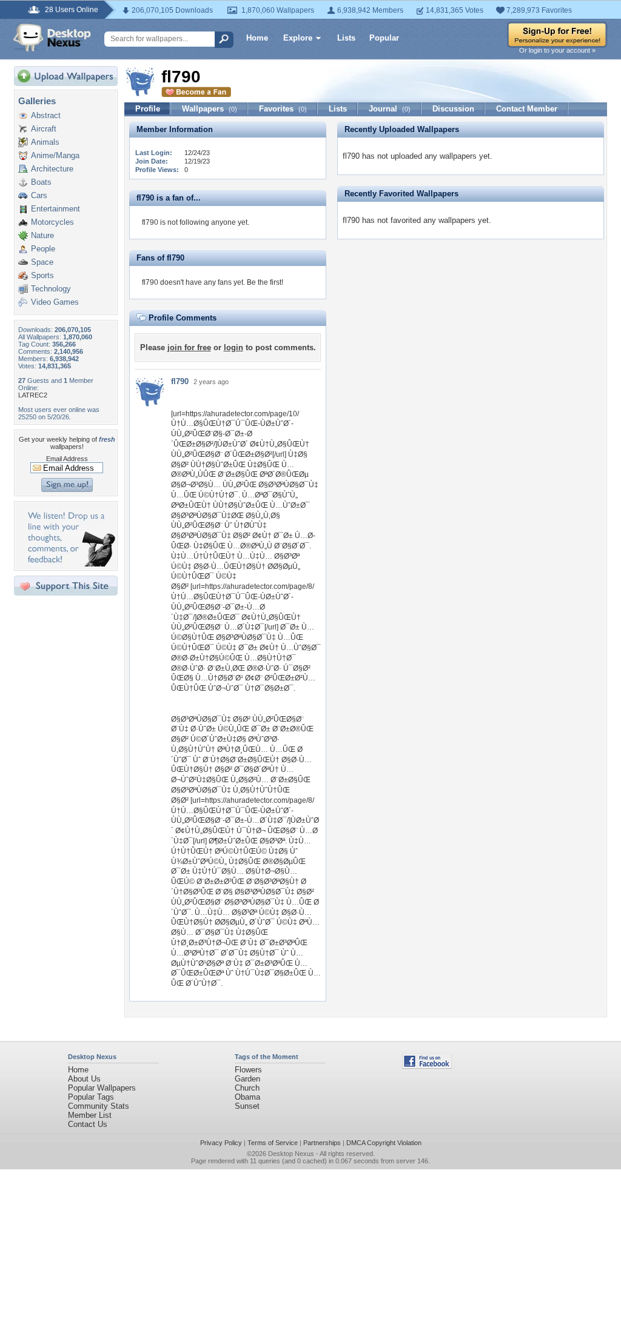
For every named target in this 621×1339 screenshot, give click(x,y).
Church (247, 1087)
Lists (346, 37)
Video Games (55, 302)
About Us (84, 1078)
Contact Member (526, 108)
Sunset (247, 1106)
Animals (45, 142)
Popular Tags (91, 1096)
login (233, 347)
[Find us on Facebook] (427, 1066)
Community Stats (98, 1106)
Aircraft (43, 128)
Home (257, 37)
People (43, 248)
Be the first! (265, 282)
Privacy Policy (221, 1142)
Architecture (52, 168)
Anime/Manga (55, 155)
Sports (42, 275)
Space (42, 262)
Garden (247, 1078)
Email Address (67, 458)
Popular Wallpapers (102, 1087)
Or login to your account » (557, 50)
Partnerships (322, 1142)
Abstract (46, 115)
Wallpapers (209, 108)
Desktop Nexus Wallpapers (52, 37)
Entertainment (55, 208)
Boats (41, 182)
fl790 (180, 381)
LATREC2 (32, 395)
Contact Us (87, 1124)
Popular (384, 37)
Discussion (453, 108)
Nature (42, 235)
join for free (189, 347)
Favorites (283, 108)
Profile (147, 108)
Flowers (248, 1069)
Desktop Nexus (291, 1153)
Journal (390, 108)
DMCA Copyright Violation (383, 1142)
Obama (247, 1096)
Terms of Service (272, 1142)
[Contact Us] (69, 563)
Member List (90, 1115)
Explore (297, 37)
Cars (39, 195)
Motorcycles (52, 222)
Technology (51, 288)
